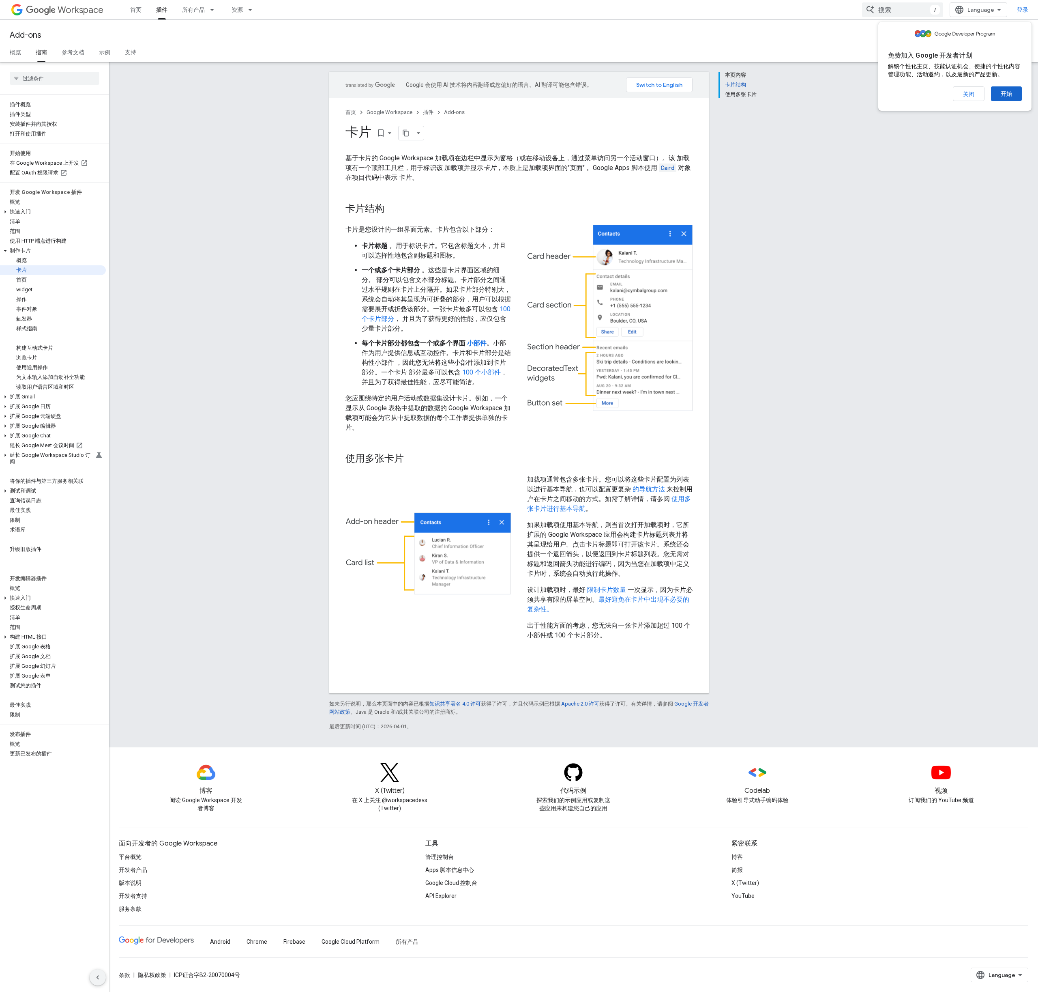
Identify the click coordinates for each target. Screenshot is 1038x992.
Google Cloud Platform (351, 941)
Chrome (257, 941)
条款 (124, 975)
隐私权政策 (152, 975)
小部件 (477, 343)
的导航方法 (649, 489)
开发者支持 (133, 896)
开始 (1006, 93)
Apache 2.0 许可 (580, 704)
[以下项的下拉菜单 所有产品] (214, 9)
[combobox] (902, 9)
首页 (136, 9)
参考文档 (73, 52)
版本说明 (130, 883)
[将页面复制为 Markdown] (406, 133)
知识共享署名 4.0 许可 (455, 704)
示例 (104, 52)
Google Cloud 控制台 (451, 883)
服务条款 (130, 909)
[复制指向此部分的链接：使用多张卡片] (412, 459)
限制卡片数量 (606, 590)
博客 (737, 857)
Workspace (80, 9)
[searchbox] (54, 78)
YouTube (743, 896)
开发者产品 (133, 870)
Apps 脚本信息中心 (449, 870)
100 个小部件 (481, 372)
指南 (41, 52)
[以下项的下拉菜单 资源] (252, 9)
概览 (15, 52)
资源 (237, 9)
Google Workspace (389, 112)
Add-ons (25, 35)
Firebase (294, 941)
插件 (161, 9)
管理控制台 (439, 857)
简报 (737, 870)
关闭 (968, 94)
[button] (53, 212)
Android (220, 941)
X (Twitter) (745, 883)
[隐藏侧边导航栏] (98, 977)
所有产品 (193, 9)
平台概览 (130, 857)
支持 (130, 52)
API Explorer (441, 896)
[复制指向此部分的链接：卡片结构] (392, 209)
